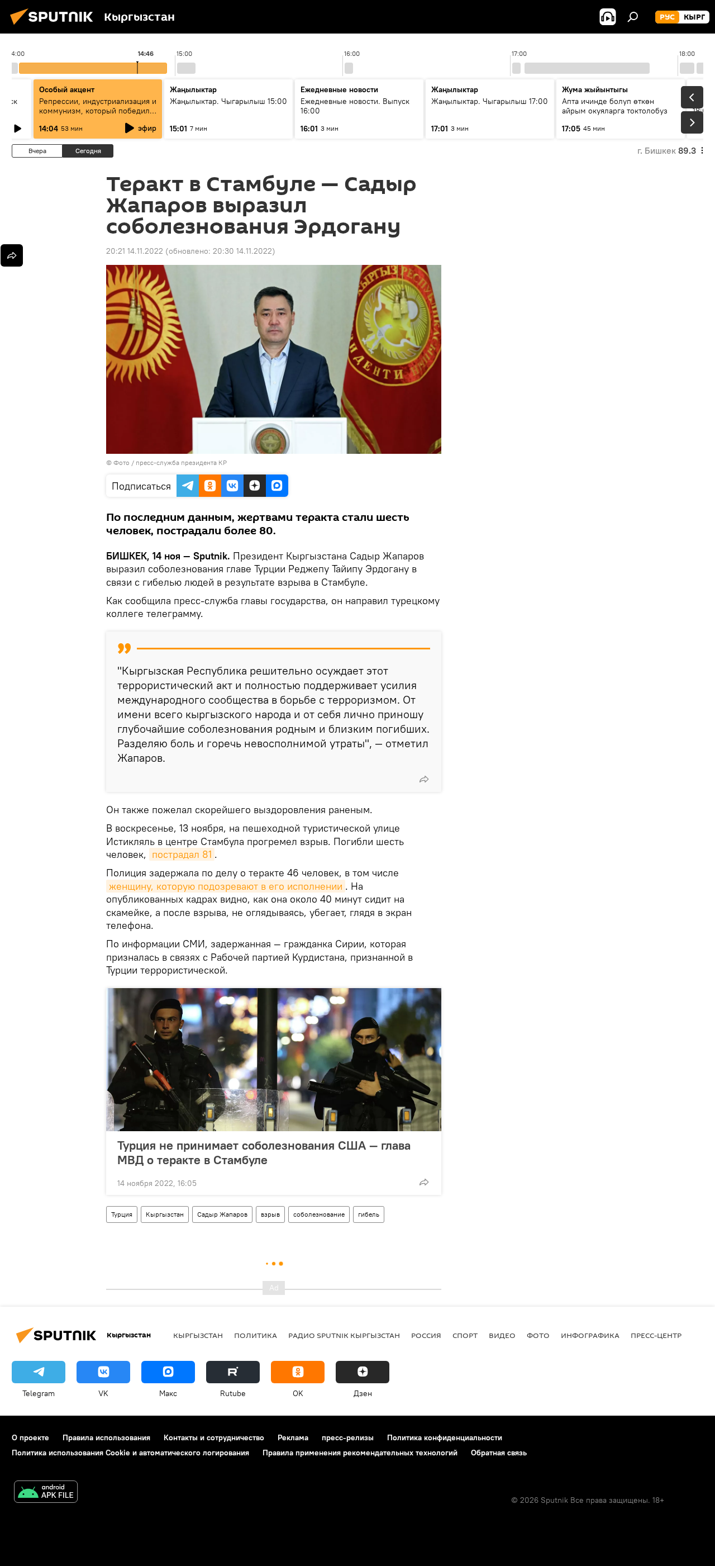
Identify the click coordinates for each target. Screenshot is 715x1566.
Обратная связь (499, 1453)
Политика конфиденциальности (444, 1437)
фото (538, 1335)
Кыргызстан (165, 1214)
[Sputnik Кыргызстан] (55, 26)
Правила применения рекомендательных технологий (360, 1453)
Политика (255, 1335)
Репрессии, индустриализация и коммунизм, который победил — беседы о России (97, 110)
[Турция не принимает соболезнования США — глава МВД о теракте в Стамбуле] (273, 1059)
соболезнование (319, 1214)
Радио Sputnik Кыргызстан (344, 1335)
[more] (424, 779)
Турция (121, 1214)
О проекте (30, 1437)
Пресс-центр (656, 1335)
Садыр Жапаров (222, 1214)
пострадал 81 (182, 854)
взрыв (270, 1214)
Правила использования (106, 1437)
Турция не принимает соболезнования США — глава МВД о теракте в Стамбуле (264, 1152)
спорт (465, 1335)
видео (502, 1335)
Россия (426, 1335)
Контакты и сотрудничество (214, 1437)
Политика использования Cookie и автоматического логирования (130, 1453)
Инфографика (590, 1335)
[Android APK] (46, 1493)
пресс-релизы (348, 1437)
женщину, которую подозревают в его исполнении (225, 886)
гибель (368, 1214)
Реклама (293, 1437)
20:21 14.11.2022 (134, 251)
